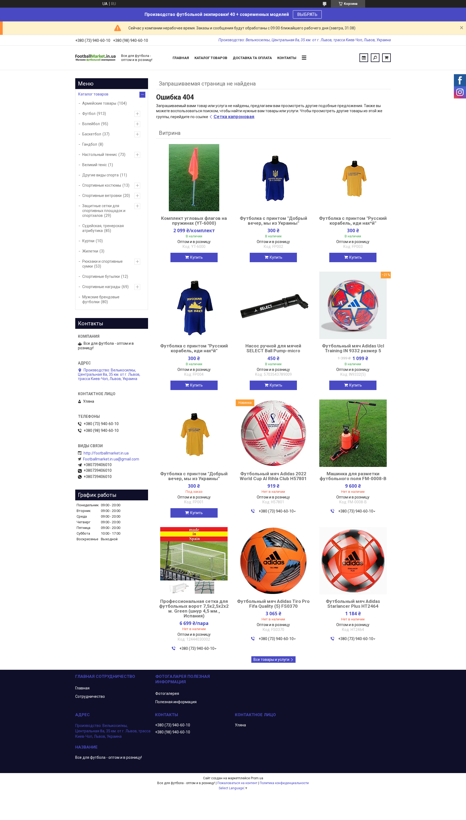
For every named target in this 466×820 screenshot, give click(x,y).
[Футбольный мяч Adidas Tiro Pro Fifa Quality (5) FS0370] (273, 560)
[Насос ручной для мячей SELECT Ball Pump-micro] (273, 305)
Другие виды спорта (100, 175)
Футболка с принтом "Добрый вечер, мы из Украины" (273, 221)
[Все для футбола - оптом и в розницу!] (95, 57)
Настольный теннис (99, 154)
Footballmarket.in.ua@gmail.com (111, 459)
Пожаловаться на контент (237, 783)
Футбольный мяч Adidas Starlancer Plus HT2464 (353, 604)
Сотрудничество (90, 696)
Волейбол (91, 124)
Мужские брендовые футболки (100, 299)
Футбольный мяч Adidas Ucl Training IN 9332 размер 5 (353, 348)
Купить (196, 257)
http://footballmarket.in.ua (106, 453)
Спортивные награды (101, 287)
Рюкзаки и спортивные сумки (102, 263)
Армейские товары (99, 103)
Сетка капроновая (234, 116)
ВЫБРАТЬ (307, 14)
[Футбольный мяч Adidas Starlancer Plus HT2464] (353, 560)
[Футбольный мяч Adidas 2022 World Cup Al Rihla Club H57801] (273, 433)
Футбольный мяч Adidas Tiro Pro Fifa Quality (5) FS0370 (273, 604)
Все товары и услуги (271, 659)
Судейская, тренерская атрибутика (103, 228)
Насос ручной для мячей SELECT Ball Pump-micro (273, 348)
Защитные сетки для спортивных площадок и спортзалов (103, 211)
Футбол (88, 113)
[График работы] (363, 57)
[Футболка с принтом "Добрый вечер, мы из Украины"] (273, 177)
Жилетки (90, 251)
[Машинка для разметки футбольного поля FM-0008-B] (353, 433)
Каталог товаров (210, 58)
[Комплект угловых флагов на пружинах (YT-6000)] (194, 177)
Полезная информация (176, 702)
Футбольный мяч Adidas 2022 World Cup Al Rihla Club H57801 (273, 476)
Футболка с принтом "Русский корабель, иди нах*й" (353, 221)
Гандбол (89, 144)
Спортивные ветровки (102, 195)
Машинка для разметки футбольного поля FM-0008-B (353, 476)
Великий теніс (94, 165)
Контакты (286, 58)
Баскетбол (91, 134)
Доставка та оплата (252, 58)
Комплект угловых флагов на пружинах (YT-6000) (194, 221)
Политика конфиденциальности (284, 783)
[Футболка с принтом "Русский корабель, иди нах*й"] (353, 177)
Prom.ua (257, 778)
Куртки (88, 241)
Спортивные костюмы (101, 185)
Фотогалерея (167, 693)
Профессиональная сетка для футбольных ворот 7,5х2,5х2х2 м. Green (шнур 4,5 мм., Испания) (194, 608)
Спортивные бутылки (101, 276)
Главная (181, 58)
